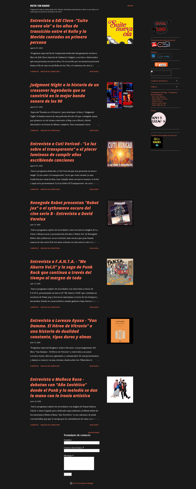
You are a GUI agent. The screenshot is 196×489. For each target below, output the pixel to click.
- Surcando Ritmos (158, 97)
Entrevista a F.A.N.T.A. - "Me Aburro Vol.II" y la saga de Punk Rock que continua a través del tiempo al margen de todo (61, 270)
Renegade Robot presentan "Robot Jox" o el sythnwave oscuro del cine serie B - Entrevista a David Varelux (64, 211)
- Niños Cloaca (156, 101)
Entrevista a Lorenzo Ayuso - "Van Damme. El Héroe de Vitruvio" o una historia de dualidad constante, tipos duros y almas (63, 329)
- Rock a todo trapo (158, 103)
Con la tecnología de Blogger (82, 483)
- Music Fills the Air (158, 105)
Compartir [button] (34, 71)
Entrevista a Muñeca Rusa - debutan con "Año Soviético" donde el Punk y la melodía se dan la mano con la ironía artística (63, 387)
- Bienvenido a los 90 (159, 99)
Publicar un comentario (50, 71)
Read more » (94, 71)
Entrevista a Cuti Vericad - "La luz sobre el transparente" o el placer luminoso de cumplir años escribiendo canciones (63, 152)
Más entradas (93, 433)
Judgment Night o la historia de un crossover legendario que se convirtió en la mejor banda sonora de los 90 (64, 93)
